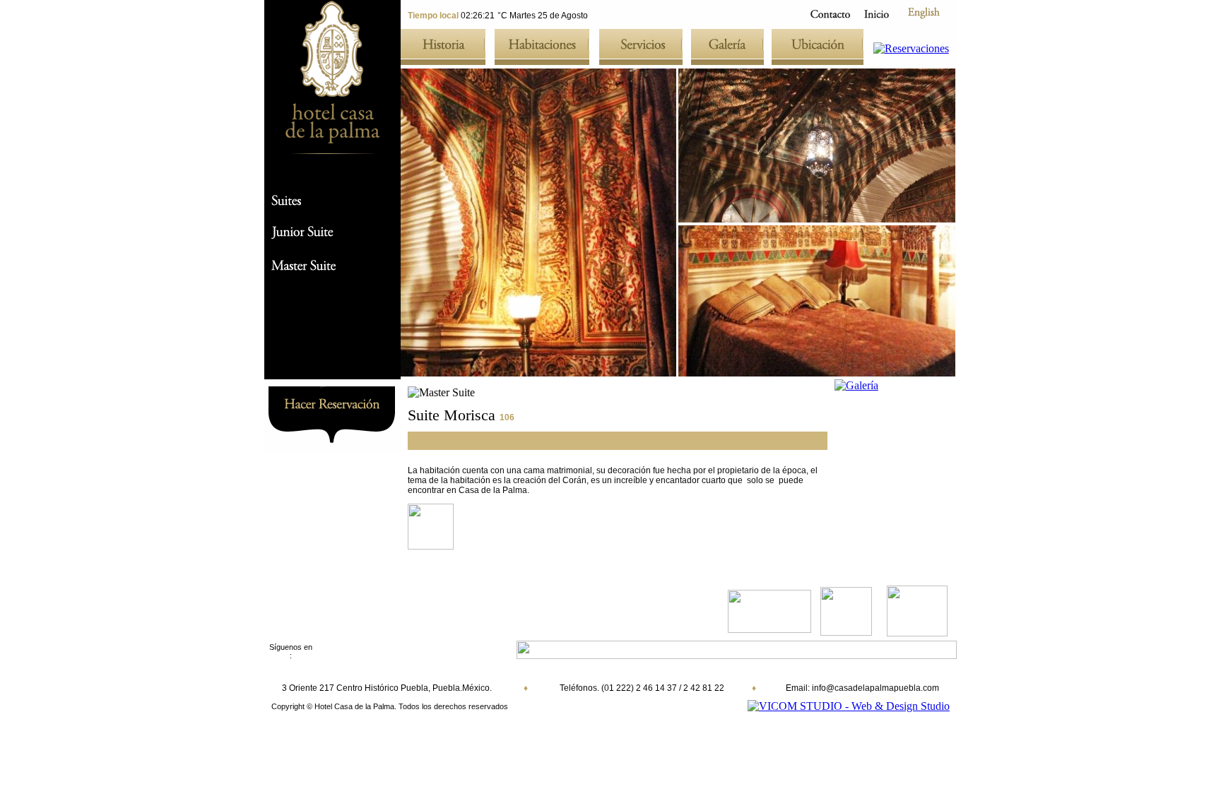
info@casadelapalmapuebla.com (875, 688)
